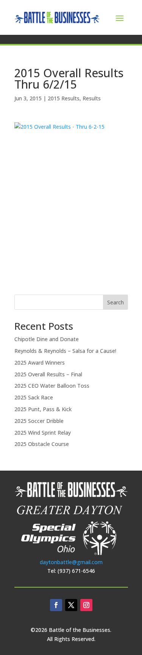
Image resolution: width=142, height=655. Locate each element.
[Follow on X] (71, 605)
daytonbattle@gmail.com (71, 562)
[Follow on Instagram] (86, 605)
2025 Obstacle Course (41, 444)
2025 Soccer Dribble (39, 420)
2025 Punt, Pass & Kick (43, 409)
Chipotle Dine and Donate (46, 339)
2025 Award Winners (39, 362)
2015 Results (64, 98)
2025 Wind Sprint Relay (42, 432)
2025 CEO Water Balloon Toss (51, 385)
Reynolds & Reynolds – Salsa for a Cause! (65, 350)
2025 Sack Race (33, 397)
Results (92, 98)
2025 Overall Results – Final (48, 374)
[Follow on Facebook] (56, 605)
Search (115, 302)
